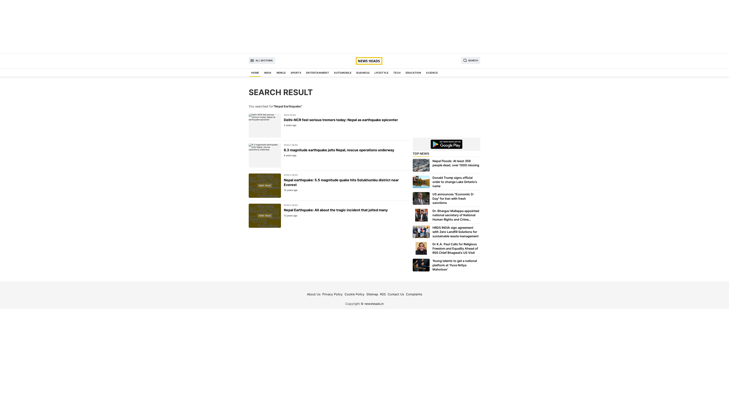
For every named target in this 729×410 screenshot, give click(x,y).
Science (432, 72)
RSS (383, 294)
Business (363, 72)
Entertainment (317, 72)
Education (413, 72)
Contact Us (396, 294)
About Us (313, 294)
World (281, 72)
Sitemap (372, 294)
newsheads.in (374, 304)
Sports (296, 72)
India (267, 72)
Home (255, 72)
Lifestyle (381, 72)
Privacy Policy (332, 294)
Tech (397, 72)
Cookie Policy (354, 294)
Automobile (342, 72)
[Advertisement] (364, 26)
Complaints (414, 294)
